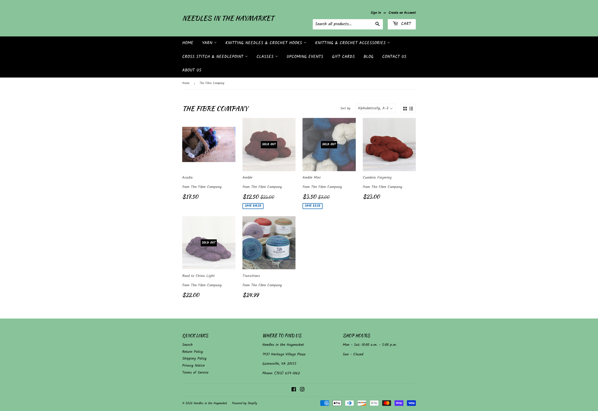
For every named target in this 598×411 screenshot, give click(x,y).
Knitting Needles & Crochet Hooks (264, 43)
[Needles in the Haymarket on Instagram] (302, 390)
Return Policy (192, 352)
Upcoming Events (305, 56)
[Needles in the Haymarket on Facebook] (293, 390)
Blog (368, 56)
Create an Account (402, 13)
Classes (265, 56)
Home (187, 43)
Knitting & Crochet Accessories (351, 43)
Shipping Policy (194, 358)
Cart (405, 24)
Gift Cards (343, 56)
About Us (191, 70)
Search (187, 345)
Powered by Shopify (244, 403)
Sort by (345, 108)
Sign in (376, 13)
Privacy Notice (193, 365)
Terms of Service (195, 373)
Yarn (208, 43)
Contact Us (394, 56)
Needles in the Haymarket (228, 18)
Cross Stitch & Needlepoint (213, 56)
